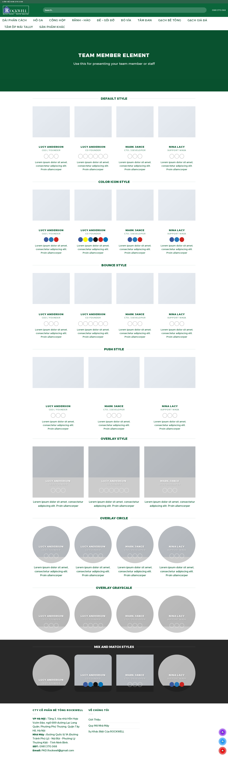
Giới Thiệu (94, 719)
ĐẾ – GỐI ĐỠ (106, 20)
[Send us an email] (224, 2)
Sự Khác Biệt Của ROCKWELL (106, 731)
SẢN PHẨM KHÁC (52, 27)
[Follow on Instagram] (218, 2)
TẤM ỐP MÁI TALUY (18, 27)
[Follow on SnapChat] (85, 156)
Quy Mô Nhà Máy (98, 725)
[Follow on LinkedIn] (105, 156)
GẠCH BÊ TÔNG (169, 20)
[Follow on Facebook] (215, 2)
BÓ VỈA (126, 20)
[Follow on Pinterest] (56, 156)
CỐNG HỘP (57, 20)
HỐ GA (38, 20)
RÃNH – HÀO (81, 20)
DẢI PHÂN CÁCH (14, 20)
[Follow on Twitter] (221, 2)
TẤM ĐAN (145, 20)
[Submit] (203, 10)
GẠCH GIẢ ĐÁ (197, 20)
